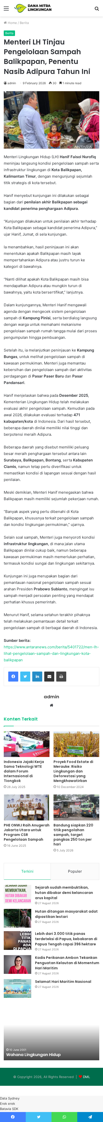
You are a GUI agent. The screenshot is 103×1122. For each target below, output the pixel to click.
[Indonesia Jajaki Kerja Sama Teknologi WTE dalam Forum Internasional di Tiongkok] (27, 744)
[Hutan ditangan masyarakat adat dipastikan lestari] (17, 918)
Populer (75, 871)
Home (12, 23)
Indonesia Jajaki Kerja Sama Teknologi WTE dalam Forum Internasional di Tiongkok (24, 771)
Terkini (27, 871)
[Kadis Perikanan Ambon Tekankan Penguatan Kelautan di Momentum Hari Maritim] (17, 964)
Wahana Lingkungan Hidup (33, 1055)
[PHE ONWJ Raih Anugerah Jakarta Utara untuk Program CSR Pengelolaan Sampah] (27, 807)
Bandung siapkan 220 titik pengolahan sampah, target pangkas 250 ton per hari (73, 835)
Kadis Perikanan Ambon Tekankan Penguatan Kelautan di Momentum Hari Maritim (67, 963)
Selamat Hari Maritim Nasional (63, 981)
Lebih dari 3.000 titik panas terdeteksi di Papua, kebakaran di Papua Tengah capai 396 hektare (66, 939)
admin (12, 83)
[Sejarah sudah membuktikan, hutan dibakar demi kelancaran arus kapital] (17, 894)
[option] (51, 1032)
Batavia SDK (9, 1109)
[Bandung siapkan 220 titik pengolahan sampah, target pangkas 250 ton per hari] (76, 807)
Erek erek (7, 1104)
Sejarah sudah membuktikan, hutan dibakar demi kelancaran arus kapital (64, 892)
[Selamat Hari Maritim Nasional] (17, 988)
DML (86, 1077)
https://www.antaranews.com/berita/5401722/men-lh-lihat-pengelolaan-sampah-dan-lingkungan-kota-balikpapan (51, 653)
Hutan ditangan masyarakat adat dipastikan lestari (66, 914)
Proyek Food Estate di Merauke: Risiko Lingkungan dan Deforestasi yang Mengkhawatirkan (73, 771)
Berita (24, 23)
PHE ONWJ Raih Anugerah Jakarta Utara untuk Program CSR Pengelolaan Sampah (27, 832)
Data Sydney (10, 1098)
